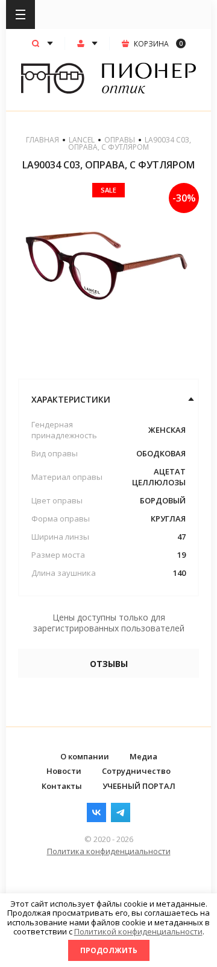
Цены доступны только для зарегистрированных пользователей (108, 622)
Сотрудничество (136, 770)
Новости (63, 770)
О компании (84, 756)
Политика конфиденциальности (109, 851)
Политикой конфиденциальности (138, 931)
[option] (108, 273)
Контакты (62, 785)
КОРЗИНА (158, 44)
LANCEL (82, 140)
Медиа (143, 756)
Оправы (119, 140)
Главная (42, 140)
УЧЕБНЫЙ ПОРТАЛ (138, 785)
